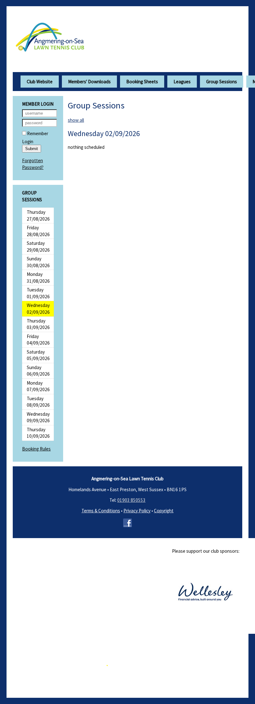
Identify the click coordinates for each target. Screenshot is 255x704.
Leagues (182, 82)
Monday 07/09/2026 (38, 386)
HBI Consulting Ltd (168, 677)
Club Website (40, 82)
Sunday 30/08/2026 (38, 262)
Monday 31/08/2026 (38, 277)
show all (76, 120)
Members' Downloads (89, 82)
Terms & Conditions (100, 511)
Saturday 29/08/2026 (38, 246)
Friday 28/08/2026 (38, 231)
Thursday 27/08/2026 (38, 215)
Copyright (164, 511)
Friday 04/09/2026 (38, 339)
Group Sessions (221, 82)
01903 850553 (131, 500)
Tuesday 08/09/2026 (38, 401)
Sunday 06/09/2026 (38, 370)
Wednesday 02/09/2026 (38, 308)
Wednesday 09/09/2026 (38, 417)
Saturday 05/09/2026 (38, 355)
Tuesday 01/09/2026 (38, 293)
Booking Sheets (142, 82)
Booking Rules (36, 449)
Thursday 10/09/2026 (38, 433)
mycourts (77, 677)
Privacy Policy (137, 511)
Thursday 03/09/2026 (38, 324)
